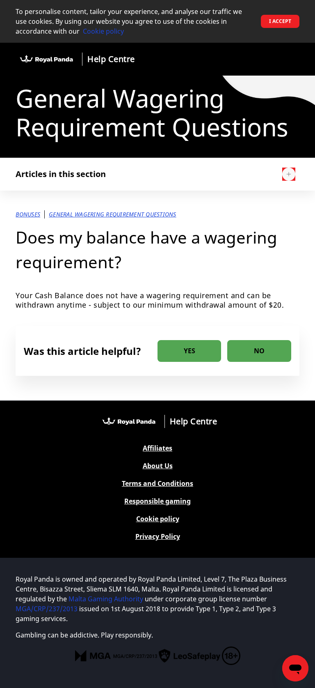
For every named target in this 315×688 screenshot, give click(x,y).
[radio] (189, 351)
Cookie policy (103, 31)
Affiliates (157, 448)
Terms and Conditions (157, 484)
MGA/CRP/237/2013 (47, 608)
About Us (158, 466)
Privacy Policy (157, 537)
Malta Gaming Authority (106, 598)
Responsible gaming (157, 501)
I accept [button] (280, 21)
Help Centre (111, 58)
